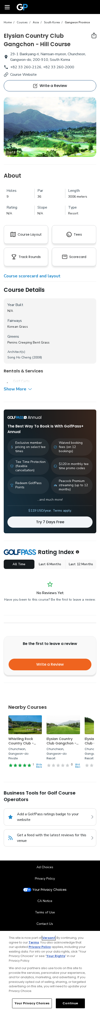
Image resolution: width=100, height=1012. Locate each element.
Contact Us (45, 924)
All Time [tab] (19, 564)
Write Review (40, 766)
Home (8, 22)
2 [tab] (52, 150)
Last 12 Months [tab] (81, 564)
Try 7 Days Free (50, 522)
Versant (48, 938)
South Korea (52, 22)
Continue (70, 1003)
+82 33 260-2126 (25, 67)
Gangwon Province (77, 22)
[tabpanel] (50, 127)
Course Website (23, 74)
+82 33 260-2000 (58, 67)
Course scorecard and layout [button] (32, 276)
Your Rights (56, 956)
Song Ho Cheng (19, 357)
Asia (36, 22)
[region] (50, 971)
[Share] (94, 35)
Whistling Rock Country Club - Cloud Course (21, 743)
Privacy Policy (45, 878)
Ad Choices (45, 867)
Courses (22, 22)
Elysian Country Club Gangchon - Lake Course (61, 743)
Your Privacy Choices (49, 890)
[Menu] (7, 7)
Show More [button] (15, 389)
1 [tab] (48, 150)
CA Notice (44, 901)
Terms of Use (45, 912)
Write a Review (50, 664)
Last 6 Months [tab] (50, 564)
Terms (34, 942)
